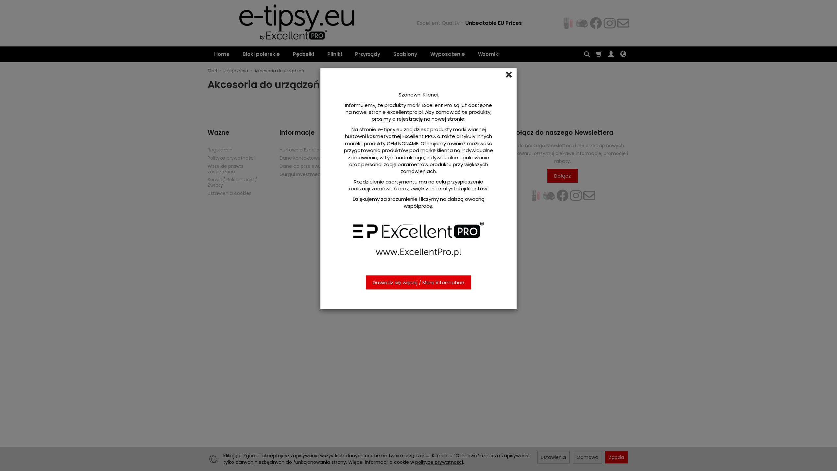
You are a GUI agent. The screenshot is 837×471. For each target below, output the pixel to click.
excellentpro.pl (405, 112)
